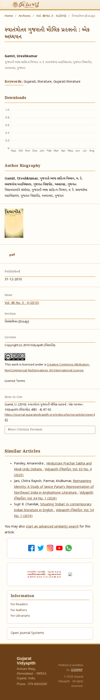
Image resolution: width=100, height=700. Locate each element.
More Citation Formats (25, 429)
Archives (25, 16)
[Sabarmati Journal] (70, 574)
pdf (12, 255)
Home (9, 16)
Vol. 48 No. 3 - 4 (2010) (51, 16)
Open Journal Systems (27, 633)
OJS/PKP (77, 670)
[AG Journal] (45, 574)
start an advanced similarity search (52, 526)
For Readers (19, 604)
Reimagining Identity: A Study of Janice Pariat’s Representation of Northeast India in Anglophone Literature (54, 487)
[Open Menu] (4, 4)
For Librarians (20, 616)
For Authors (19, 610)
